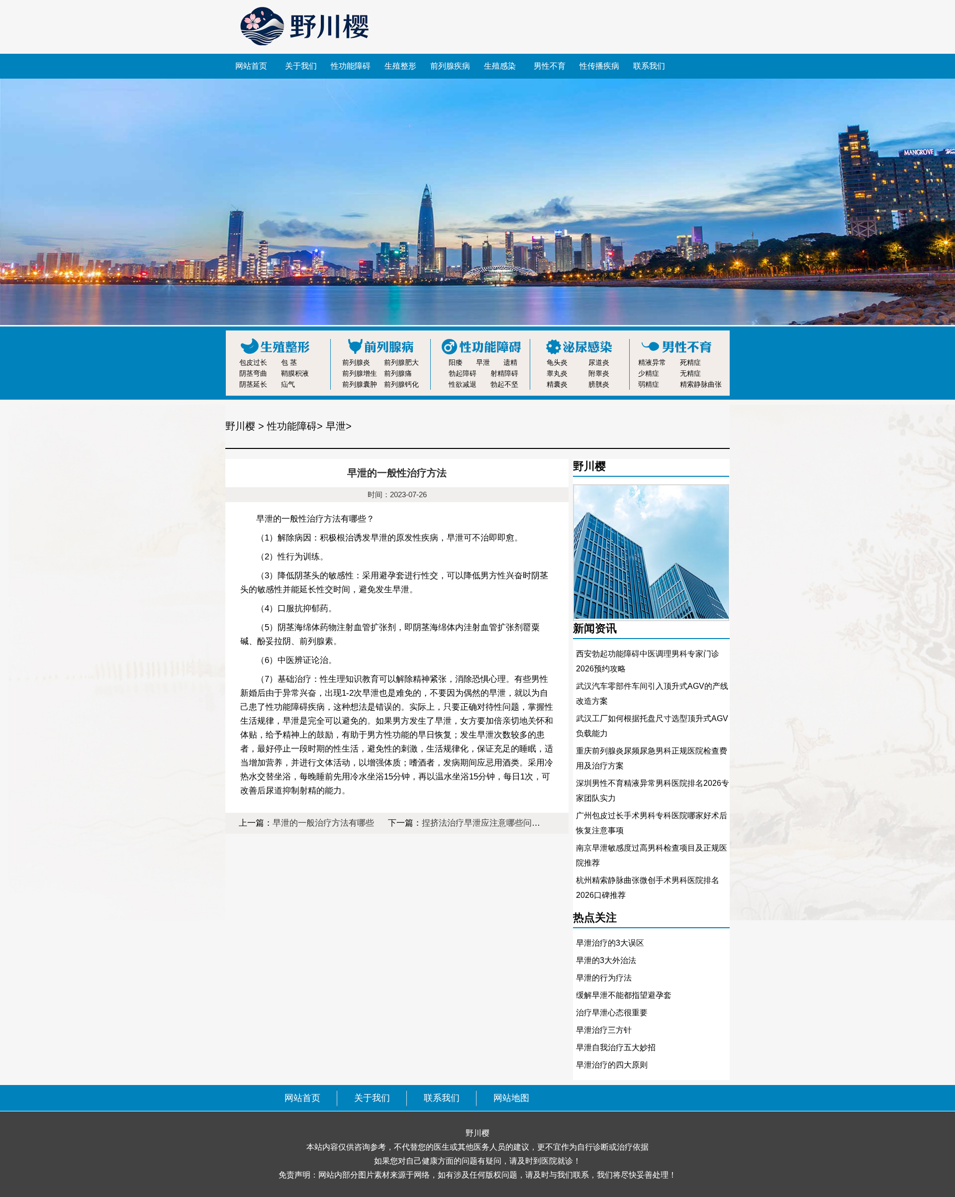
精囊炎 (557, 384)
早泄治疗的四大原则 (612, 1065)
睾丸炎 (557, 373)
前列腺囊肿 (359, 384)
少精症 (648, 373)
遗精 (510, 362)
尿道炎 (598, 362)
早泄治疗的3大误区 (610, 943)
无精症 (690, 373)
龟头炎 (557, 362)
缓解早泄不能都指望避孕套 (623, 995)
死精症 (690, 362)
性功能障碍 (351, 66)
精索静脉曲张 (701, 384)
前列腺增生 (359, 373)
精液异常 (652, 362)
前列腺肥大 (401, 362)
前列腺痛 (398, 373)
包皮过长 (253, 362)
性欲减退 (463, 384)
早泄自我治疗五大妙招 (616, 1047)
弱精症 (648, 384)
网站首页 (251, 66)
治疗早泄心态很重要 (612, 1012)
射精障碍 (504, 373)
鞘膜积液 (295, 373)
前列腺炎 (356, 362)
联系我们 (649, 66)
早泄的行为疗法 (604, 978)
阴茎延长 (253, 384)
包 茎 (289, 362)
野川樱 (240, 426)
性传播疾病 (599, 66)
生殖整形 (400, 66)
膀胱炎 (598, 384)
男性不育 (550, 66)
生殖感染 (500, 66)
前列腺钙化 (401, 384)
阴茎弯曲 (253, 373)
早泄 (483, 362)
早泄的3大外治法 (606, 960)
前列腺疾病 (450, 66)
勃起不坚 (504, 384)
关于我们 (301, 66)
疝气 (288, 384)
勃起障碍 (463, 373)
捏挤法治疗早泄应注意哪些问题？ (485, 823)
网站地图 (511, 1098)
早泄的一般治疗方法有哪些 (323, 823)
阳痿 (456, 362)
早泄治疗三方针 (604, 1030)
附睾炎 (598, 373)
